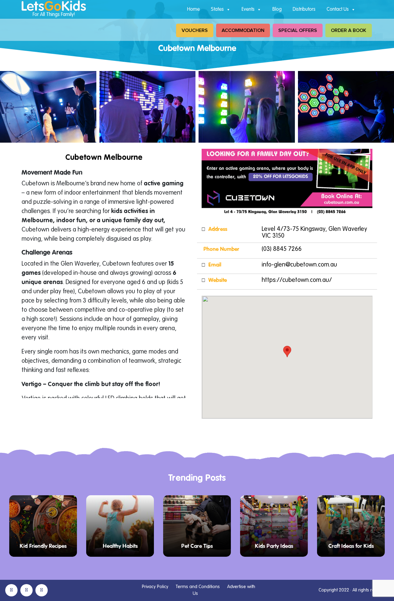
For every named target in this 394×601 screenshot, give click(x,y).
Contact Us (338, 9)
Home (193, 9)
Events (248, 9)
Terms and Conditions (198, 586)
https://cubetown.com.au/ (297, 280)
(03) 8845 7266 (282, 249)
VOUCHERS (195, 30)
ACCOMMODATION (243, 30)
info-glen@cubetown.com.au (299, 265)
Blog (277, 9)
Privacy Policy (155, 586)
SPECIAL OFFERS (297, 30)
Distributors (304, 9)
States (217, 9)
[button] (287, 351)
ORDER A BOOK (348, 30)
